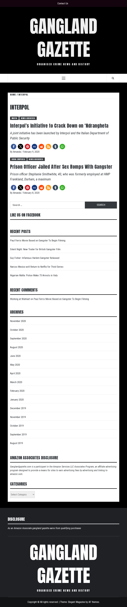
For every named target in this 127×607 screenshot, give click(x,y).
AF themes (94, 602)
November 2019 (18, 417)
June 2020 (15, 355)
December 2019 (18, 408)
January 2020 (17, 399)
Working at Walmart (20, 298)
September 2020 (18, 338)
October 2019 (17, 425)
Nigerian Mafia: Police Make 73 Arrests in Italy (34, 275)
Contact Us (62, 3)
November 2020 (18, 321)
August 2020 (16, 347)
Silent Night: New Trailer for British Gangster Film (35, 249)
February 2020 (17, 390)
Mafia (14, 118)
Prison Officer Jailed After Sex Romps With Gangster (61, 166)
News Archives (28, 118)
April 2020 (15, 373)
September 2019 (18, 434)
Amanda (17, 151)
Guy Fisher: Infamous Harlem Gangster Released (34, 257)
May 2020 (15, 364)
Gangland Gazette (63, 38)
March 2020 (16, 382)
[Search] (113, 78)
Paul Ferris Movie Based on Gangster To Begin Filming (37, 240)
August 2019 (16, 443)
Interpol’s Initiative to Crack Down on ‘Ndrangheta (59, 125)
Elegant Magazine (76, 602)
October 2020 (17, 329)
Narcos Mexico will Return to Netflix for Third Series (36, 266)
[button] (13, 146)
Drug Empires (18, 159)
